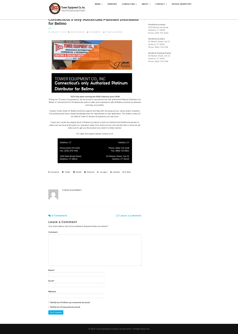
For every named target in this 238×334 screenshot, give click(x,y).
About (145, 4)
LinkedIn (116, 172)
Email (51, 281)
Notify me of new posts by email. (65, 307)
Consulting (129, 4)
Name (51, 270)
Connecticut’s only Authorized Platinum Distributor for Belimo (93, 21)
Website (52, 291)
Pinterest (90, 172)
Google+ (104, 172)
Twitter (67, 172)
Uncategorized (77, 32)
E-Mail (127, 172)
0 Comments (59, 215)
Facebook (54, 172)
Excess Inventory (182, 4)
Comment (53, 232)
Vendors (112, 4)
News (98, 4)
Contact (160, 4)
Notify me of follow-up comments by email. (70, 302)
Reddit (78, 172)
